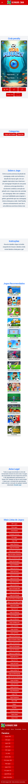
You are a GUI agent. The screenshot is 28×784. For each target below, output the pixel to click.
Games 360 (8, 757)
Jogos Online (14, 714)
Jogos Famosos (14, 687)
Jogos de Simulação (14, 646)
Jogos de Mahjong (14, 612)
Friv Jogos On (7, 770)
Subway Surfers (14, 711)
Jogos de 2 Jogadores (14, 551)
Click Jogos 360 (8, 760)
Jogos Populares (14, 697)
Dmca (12, 729)
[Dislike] (22, 89)
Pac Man (14, 707)
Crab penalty (14, 38)
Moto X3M (14, 700)
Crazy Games (14, 530)
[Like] (14, 89)
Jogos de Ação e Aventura (14, 554)
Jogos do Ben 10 (14, 670)
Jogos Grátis (14, 717)
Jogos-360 (7, 746)
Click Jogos (14, 527)
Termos (24, 729)
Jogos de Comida (14, 575)
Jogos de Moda (14, 626)
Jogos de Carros (14, 568)
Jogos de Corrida (14, 578)
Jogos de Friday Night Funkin (14, 602)
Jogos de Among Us (14, 561)
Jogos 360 (14, 540)
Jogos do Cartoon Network (14, 677)
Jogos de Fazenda (14, 595)
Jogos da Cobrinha (14, 547)
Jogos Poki (14, 694)
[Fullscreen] (18, 94)
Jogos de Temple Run (14, 653)
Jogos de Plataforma (14, 636)
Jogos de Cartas (14, 571)
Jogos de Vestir (14, 663)
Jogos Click (8, 767)
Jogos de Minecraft (14, 622)
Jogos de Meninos (14, 619)
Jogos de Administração (14, 557)
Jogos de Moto (14, 629)
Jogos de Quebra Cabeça (14, 639)
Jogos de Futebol (10, 134)
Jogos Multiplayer (14, 690)
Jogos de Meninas (14, 615)
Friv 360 (8, 753)
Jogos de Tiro (14, 660)
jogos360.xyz (8, 774)
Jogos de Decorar (14, 585)
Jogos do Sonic (14, 683)
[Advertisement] (14, 20)
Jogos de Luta (14, 609)
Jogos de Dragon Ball (14, 588)
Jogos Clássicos (14, 544)
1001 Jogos (14, 523)
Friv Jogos (14, 537)
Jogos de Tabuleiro (14, 649)
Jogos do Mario (14, 680)
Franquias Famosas (14, 534)
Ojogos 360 (8, 736)
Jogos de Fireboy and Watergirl (14, 598)
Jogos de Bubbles (14, 564)
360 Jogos (7, 740)
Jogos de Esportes (14, 592)
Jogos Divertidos (14, 666)
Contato (8, 729)
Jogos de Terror (14, 656)
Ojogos (14, 704)
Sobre (2, 729)
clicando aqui (17, 485)
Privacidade (18, 729)
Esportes (21, 134)
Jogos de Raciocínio (14, 643)
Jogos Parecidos (8, 777)
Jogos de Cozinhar (14, 581)
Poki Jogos (7, 763)
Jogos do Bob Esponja (14, 673)
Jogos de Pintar (14, 632)
